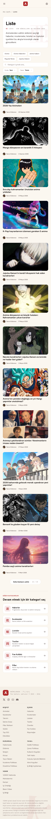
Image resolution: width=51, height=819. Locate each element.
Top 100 (6, 732)
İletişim (5, 752)
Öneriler (30, 725)
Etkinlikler (6, 736)
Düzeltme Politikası (10, 766)
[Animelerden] (25, 4)
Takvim (5, 718)
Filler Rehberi (8, 725)
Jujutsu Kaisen (24, 59)
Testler (29, 722)
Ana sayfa (6, 12)
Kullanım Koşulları (33, 752)
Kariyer (5, 782)
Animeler (6, 711)
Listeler (30, 718)
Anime (7, 54)
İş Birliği (5, 793)
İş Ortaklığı (7, 786)
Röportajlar (31, 732)
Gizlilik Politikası (33, 745)
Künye (5, 755)
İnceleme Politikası (10, 762)
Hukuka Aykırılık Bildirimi (36, 759)
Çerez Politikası (33, 748)
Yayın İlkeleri (7, 759)
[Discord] (17, 699)
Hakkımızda (7, 745)
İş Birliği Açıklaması (34, 766)
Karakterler (7, 715)
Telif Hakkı (31, 755)
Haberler (30, 711)
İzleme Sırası (7, 722)
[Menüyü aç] (4, 3)
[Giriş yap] (46, 3)
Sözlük (5, 729)
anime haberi (34, 54)
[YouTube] (13, 699)
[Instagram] (8, 699)
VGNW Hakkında (9, 775)
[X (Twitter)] (4, 699)
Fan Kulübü (31, 729)
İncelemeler (31, 715)
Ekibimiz (6, 748)
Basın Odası (7, 789)
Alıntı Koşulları (32, 762)
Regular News (10, 59)
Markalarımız (7, 779)
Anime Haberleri (19, 54)
